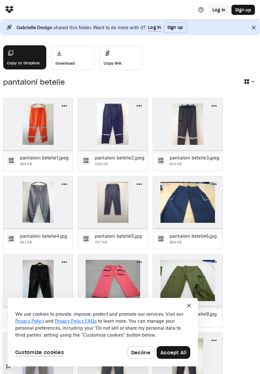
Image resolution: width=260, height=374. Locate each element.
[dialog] (103, 332)
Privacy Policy (29, 321)
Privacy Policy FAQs (76, 321)
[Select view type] (249, 81)
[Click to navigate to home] (9, 10)
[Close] (254, 28)
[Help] (201, 10)
